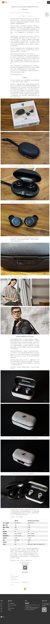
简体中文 (20, 16)
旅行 (1, 606)
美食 (1, 608)
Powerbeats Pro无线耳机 (15, 576)
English (27, 16)
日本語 (30, 16)
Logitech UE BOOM (14, 579)
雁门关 (9, 606)
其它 (1, 611)
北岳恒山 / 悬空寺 (11, 608)
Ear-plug (12, 584)
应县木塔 (9, 609)
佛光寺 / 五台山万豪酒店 (12, 605)
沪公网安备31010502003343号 (4, 621)
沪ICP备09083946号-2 (7, 620)
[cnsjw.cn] (6, 2)
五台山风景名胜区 (11, 603)
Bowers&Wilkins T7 (14, 577)
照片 (1, 605)
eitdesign (9, 619)
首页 (1, 603)
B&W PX (12, 574)
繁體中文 (24, 16)
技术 (1, 609)
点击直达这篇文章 (25, 564)
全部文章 (2, 620)
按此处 (30, 609)
